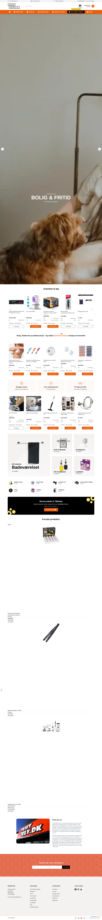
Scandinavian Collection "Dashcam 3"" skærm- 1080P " (50, 409)
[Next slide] (99, 197)
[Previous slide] (2, 197)
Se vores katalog (50, 607)
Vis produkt (10, 719)
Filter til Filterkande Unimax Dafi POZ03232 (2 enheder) (68, 458)
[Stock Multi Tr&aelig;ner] (16, 501)
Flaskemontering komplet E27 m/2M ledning (84, 511)
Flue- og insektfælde (30, 409)
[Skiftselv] (14, 6)
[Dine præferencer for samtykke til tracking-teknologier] (1, 690)
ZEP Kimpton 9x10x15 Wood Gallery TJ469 (67, 511)
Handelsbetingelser (81, 1)
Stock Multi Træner (13, 510)
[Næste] (91, 407)
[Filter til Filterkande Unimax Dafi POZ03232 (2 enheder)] (68, 448)
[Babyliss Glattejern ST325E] (51, 763)
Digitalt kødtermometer (83, 409)
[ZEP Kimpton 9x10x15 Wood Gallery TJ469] (68, 501)
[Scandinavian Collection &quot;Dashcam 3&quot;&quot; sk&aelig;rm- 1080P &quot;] (50, 399)
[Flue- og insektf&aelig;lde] (33, 399)
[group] (19, 1)
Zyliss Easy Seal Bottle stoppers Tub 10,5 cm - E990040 (33, 458)
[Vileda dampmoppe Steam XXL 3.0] (50, 501)
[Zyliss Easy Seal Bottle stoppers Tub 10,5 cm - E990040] (33, 448)
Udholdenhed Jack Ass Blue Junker (49, 458)
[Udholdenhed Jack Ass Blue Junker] (50, 448)
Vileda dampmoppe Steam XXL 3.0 (50, 511)
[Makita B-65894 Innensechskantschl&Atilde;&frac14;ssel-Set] (68, 399)
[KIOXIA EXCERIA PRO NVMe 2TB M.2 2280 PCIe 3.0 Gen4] (16, 399)
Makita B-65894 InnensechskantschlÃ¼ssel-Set (67, 409)
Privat (93, 1)
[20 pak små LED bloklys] (51, 666)
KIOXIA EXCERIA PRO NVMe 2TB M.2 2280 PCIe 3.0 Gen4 (16, 409)
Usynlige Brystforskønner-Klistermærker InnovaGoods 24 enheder (16, 459)
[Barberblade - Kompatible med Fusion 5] (85, 448)
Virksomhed (88, 1)
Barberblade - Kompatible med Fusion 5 (85, 458)
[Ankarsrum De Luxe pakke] (51, 857)
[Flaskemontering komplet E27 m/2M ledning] (85, 501)
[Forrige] (10, 407)
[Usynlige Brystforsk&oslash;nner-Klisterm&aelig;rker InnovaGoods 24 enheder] (16, 448)
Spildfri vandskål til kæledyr (32, 510)
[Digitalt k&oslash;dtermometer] (85, 399)
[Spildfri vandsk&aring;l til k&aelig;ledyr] (33, 501)
